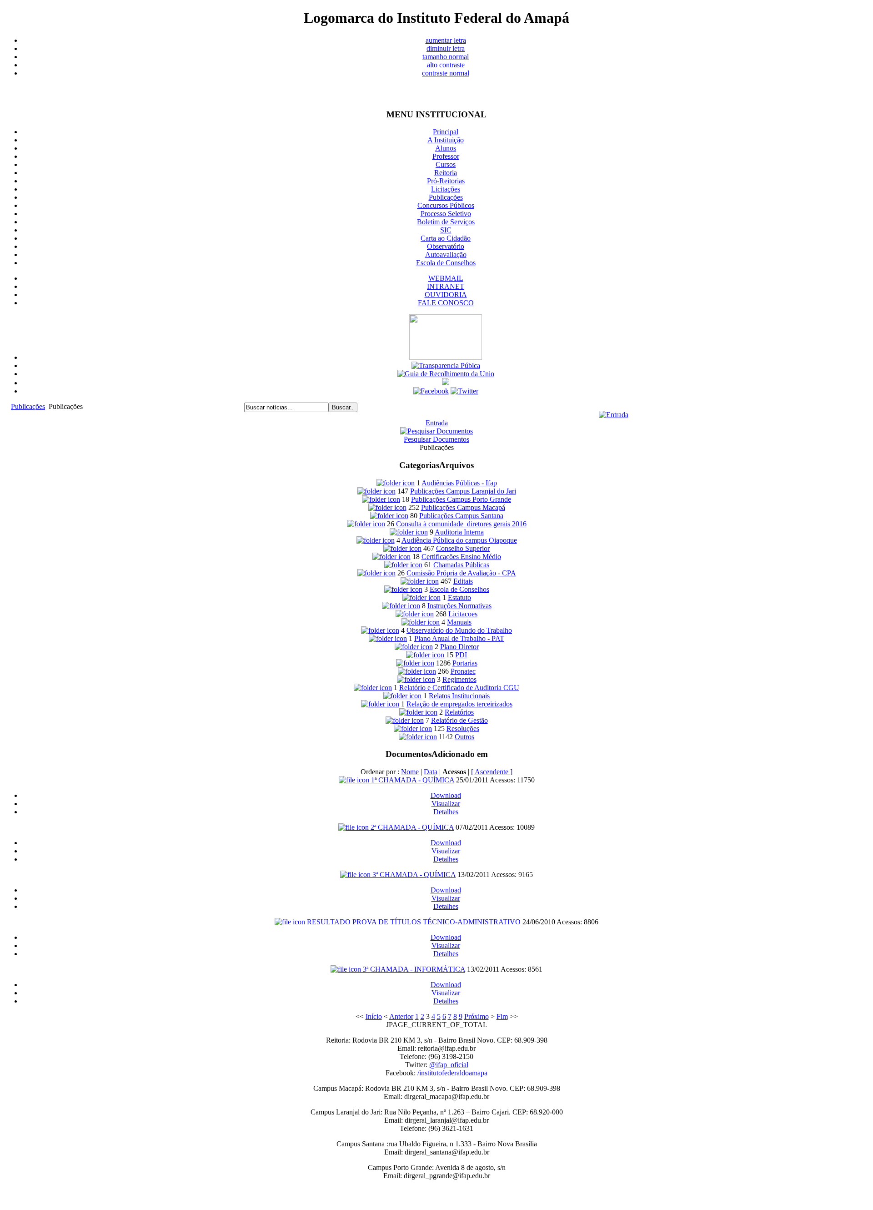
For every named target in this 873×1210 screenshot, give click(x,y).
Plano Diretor (459, 646)
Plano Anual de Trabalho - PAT (459, 638)
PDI (461, 655)
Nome (410, 772)
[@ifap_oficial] (464, 391)
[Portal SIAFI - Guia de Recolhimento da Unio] (445, 374)
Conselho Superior (463, 548)
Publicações (28, 406)
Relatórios (459, 712)
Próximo (476, 1016)
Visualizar (445, 803)
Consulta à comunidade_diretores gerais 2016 (461, 524)
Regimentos (459, 679)
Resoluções (463, 728)
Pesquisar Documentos (436, 439)
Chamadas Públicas (461, 565)
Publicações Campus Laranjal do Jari (463, 491)
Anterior (401, 1016)
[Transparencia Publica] (445, 365)
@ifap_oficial (448, 1065)
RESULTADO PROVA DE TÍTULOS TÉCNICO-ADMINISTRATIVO (414, 922)
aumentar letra (446, 40)
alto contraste (446, 65)
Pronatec (463, 671)
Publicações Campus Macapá (463, 507)
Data (430, 772)
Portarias (464, 663)
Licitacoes (462, 614)
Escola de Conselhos (459, 589)
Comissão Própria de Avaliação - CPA (461, 573)
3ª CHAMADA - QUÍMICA (414, 874)
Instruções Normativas (459, 606)
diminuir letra (445, 48)
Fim (502, 1016)
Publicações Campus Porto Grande (461, 499)
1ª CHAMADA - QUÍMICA (412, 780)
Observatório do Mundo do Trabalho (459, 630)
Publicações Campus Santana (461, 515)
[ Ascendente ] (491, 772)
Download (446, 795)
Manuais (459, 622)
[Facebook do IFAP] (431, 391)
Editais (463, 581)
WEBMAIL (445, 278)
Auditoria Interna (459, 532)
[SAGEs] (445, 357)
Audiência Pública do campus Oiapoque (459, 540)
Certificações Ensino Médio (461, 556)
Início (374, 1016)
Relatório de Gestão (459, 720)
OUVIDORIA (446, 294)
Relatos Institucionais (459, 696)
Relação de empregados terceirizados (459, 704)
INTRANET (445, 286)
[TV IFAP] (445, 383)
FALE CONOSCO (446, 303)
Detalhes (445, 812)
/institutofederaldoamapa (452, 1073)
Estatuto (459, 597)
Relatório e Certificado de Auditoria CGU (459, 687)
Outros (464, 737)
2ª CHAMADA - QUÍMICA (412, 827)
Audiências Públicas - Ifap (459, 483)
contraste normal (445, 73)
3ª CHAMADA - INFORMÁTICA (414, 969)
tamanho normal (445, 56)
